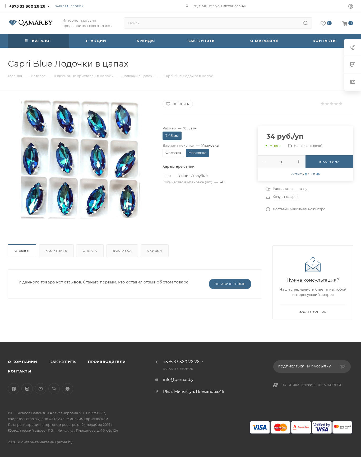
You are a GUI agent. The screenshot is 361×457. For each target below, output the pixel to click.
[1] (322, 104)
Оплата (90, 251)
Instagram (27, 388)
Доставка (122, 251)
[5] (340, 104)
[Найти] (305, 23)
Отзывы (22, 251)
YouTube (40, 388)
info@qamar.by (178, 379)
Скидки (154, 251)
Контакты (19, 371)
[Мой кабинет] (350, 7)
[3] (331, 104)
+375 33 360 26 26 (27, 6)
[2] (327, 104)
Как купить (56, 251)
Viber (54, 388)
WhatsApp (67, 388)
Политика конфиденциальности (311, 385)
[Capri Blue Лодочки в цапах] (80, 159)
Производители (107, 362)
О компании (22, 362)
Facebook (13, 388)
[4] (336, 104)
